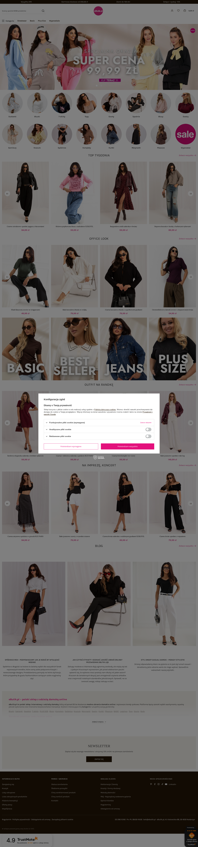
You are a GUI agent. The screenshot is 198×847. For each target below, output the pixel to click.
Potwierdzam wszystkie (128, 446)
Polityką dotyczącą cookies (105, 410)
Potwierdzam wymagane (70, 446)
